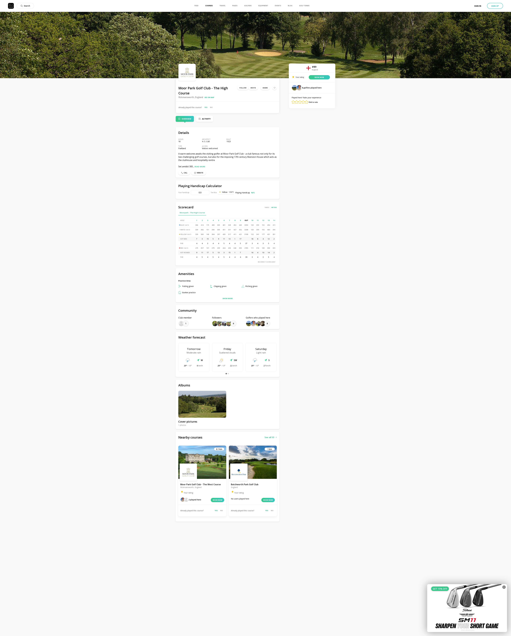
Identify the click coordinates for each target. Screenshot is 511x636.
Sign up (495, 6)
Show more (227, 298)
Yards (267, 207)
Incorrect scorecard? (266, 262)
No (211, 107)
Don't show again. (468, 630)
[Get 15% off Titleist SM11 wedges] (467, 608)
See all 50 (269, 437)
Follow (242, 88)
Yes (205, 107)
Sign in (477, 6)
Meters (274, 207)
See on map (209, 97)
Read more (200, 166)
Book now (217, 500)
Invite (253, 88)
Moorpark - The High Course (192, 212)
